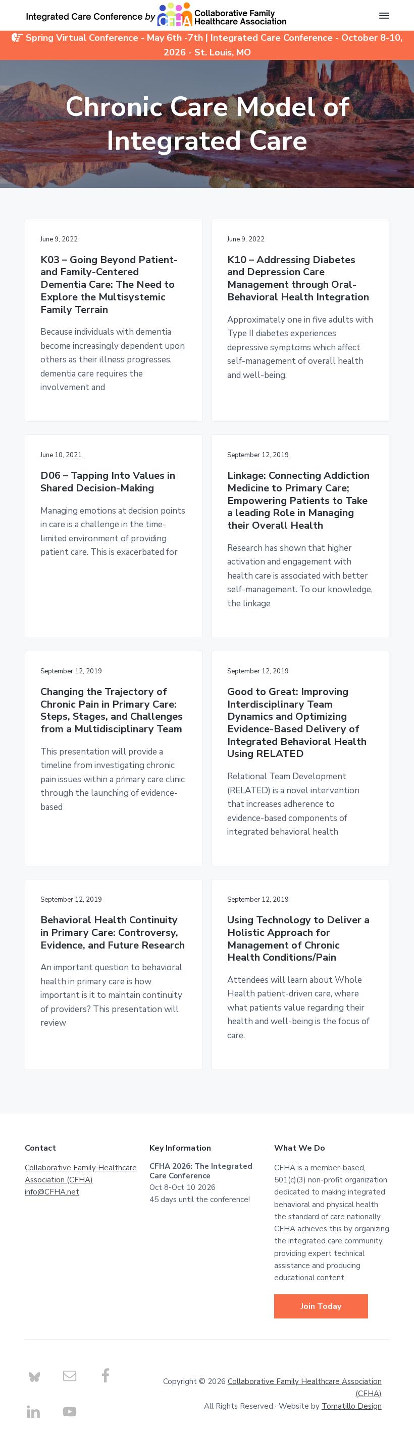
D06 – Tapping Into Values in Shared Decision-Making (107, 482)
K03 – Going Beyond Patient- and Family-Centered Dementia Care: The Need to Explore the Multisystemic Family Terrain (109, 285)
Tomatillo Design (352, 1406)
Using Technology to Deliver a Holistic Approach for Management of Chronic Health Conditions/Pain (298, 939)
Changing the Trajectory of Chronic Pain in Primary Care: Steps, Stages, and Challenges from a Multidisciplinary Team (111, 711)
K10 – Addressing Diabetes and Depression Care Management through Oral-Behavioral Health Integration (298, 279)
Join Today (321, 1306)
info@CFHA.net (52, 1192)
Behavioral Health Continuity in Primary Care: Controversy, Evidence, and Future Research (112, 933)
